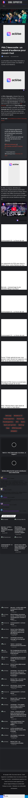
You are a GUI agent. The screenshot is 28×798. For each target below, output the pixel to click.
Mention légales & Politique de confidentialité (14, 783)
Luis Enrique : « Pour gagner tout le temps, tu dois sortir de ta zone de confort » (17, 706)
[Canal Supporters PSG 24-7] (14, 2)
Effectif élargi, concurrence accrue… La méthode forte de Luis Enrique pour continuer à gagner (20, 529)
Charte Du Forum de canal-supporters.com (14, 781)
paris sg (21, 425)
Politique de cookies (6, 786)
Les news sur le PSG (21, 776)
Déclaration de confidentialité (19, 786)
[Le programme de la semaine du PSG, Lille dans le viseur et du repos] (5, 659)
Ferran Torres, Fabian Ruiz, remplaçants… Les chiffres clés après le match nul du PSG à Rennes (21, 547)
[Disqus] (14, 494)
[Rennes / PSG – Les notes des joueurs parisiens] (5, 700)
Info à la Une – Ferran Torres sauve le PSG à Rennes (17, 686)
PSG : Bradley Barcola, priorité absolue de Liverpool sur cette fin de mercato (18, 652)
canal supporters (9, 418)
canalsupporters (8, 422)
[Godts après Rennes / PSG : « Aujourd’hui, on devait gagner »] (5, 723)
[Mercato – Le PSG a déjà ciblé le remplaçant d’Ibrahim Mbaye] (7, 522)
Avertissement (14, 788)
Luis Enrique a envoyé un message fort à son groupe (17, 638)
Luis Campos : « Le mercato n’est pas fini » (17, 735)
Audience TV (18, 415)
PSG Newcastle (17, 428)
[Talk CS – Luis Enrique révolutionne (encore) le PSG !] (5, 646)
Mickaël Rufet (6, 56)
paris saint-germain (10, 425)
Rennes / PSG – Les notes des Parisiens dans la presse (18, 679)
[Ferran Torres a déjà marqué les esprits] (5, 666)
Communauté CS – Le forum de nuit (6, 545)
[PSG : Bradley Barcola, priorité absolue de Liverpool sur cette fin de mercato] (5, 652)
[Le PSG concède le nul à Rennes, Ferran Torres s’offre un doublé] (5, 730)
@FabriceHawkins (11, 144)
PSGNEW (14, 431)
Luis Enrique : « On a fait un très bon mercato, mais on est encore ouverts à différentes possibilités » (18, 673)
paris (23, 422)
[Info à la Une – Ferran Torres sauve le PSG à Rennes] (5, 687)
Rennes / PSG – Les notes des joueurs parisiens (18, 699)
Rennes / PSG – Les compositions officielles (16, 742)
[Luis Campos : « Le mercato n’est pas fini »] (5, 737)
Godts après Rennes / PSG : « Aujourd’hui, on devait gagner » (17, 723)
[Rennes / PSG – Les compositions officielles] (5, 743)
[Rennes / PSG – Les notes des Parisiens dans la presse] (5, 681)
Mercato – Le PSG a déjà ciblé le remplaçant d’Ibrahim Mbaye (7, 529)
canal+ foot (21, 418)
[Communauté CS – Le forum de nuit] (7, 539)
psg (8, 428)
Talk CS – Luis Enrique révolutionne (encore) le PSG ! (18, 644)
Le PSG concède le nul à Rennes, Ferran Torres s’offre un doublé (18, 730)
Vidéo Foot (4, 779)
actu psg (8, 415)
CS (17, 422)
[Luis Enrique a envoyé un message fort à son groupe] (5, 639)
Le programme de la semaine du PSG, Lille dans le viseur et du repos (18, 659)
